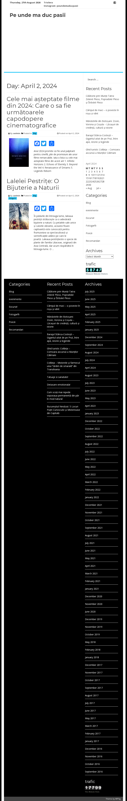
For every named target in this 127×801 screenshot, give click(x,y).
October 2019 (92, 634)
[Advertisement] (63, 45)
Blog (34, 133)
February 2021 (92, 581)
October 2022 (92, 428)
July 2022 (90, 451)
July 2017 (90, 703)
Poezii (89, 233)
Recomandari (93, 240)
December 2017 (93, 664)
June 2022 (90, 459)
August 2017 (91, 695)
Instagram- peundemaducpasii (61, 5)
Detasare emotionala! (58, 384)
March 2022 (91, 482)
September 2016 (94, 771)
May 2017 (90, 718)
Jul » (98, 188)
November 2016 (93, 756)
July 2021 (90, 543)
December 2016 (93, 748)
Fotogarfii (12, 198)
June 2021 (90, 550)
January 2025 (92, 329)
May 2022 (90, 466)
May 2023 (90, 398)
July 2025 (90, 291)
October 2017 (92, 680)
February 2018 (92, 649)
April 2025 (90, 314)
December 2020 (93, 596)
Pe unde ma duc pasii (38, 15)
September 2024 (94, 344)
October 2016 (92, 764)
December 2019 (93, 619)
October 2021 (92, 520)
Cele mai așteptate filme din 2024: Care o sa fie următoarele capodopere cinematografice (43, 112)
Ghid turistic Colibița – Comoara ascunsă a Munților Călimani (103, 151)
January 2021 (92, 588)
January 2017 (92, 741)
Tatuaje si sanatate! (57, 377)
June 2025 (90, 299)
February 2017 (92, 733)
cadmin (16, 133)
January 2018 (92, 657)
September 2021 (94, 527)
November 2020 (93, 604)
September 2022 (94, 436)
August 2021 (91, 535)
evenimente (92, 210)
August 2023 (91, 375)
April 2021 (90, 565)
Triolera (48, 2)
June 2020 (90, 611)
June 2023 (90, 390)
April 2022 (90, 474)
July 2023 (90, 383)
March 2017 (91, 725)
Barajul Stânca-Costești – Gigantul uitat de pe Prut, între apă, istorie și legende (102, 138)
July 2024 (90, 360)
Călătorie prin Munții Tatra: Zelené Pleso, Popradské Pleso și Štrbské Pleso (102, 99)
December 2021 (93, 504)
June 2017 (90, 710)
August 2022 (91, 443)
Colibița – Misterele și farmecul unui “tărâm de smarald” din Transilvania (63, 366)
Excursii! (90, 218)
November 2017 (93, 672)
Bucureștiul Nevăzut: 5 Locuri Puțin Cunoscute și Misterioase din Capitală (63, 410)
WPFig (118, 799)
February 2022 (92, 489)
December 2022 (93, 421)
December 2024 (93, 337)
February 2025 (92, 322)
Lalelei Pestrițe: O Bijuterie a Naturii (33, 184)
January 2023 (92, 413)
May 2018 (90, 642)
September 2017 (94, 687)
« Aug (89, 188)
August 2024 (91, 352)
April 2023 (90, 405)
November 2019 (93, 626)
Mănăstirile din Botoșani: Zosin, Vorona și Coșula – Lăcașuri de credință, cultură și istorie (103, 124)
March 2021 (91, 573)
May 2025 (90, 306)
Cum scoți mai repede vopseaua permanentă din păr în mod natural (63, 395)
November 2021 (93, 512)
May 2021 (90, 558)
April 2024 (90, 367)
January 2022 (92, 497)
